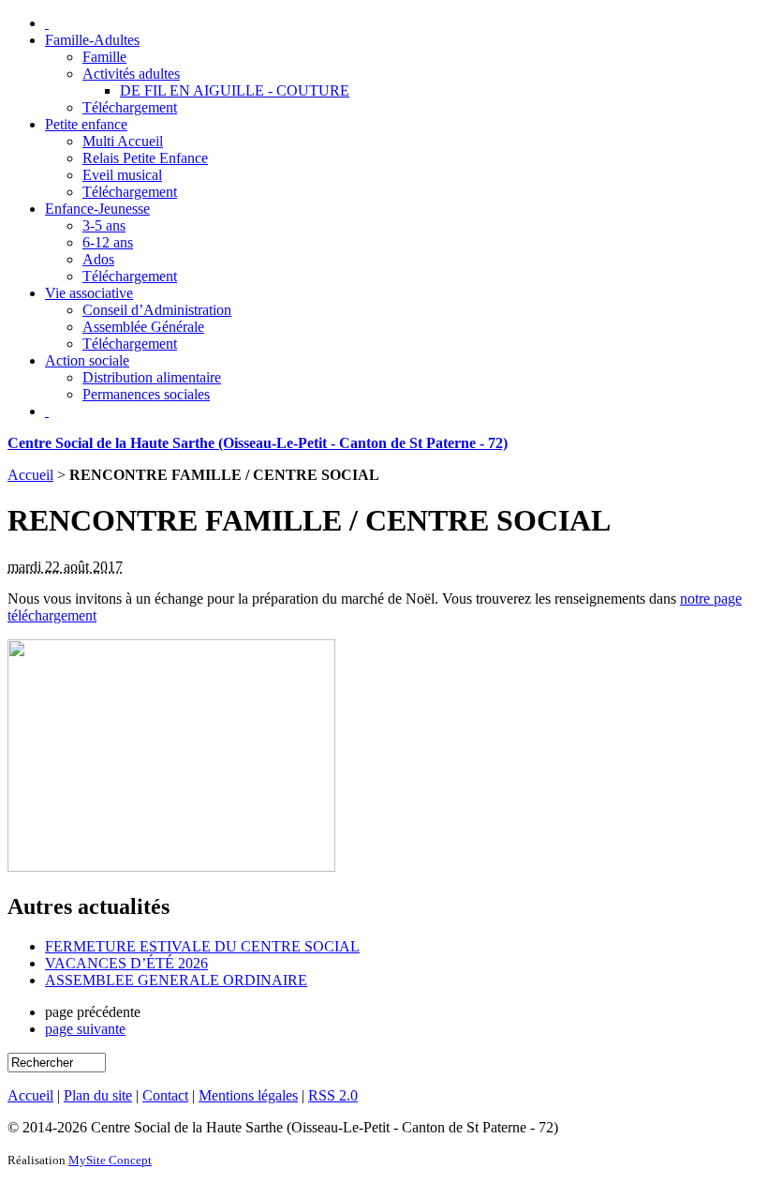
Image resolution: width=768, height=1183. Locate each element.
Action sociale (87, 360)
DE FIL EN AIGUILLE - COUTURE (234, 90)
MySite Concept (110, 1160)
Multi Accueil (122, 141)
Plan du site (98, 1095)
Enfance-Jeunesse (97, 209)
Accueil (30, 475)
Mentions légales (248, 1095)
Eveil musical (122, 175)
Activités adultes (131, 74)
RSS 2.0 (333, 1095)
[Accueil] (47, 23)
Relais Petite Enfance (145, 158)
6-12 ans (107, 242)
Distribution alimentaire (151, 377)
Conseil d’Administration (156, 310)
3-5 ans (104, 225)
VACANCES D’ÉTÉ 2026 (126, 963)
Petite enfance (86, 124)
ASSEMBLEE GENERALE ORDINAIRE (176, 980)
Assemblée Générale (143, 327)
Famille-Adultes (92, 40)
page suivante (85, 1029)
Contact (165, 1095)
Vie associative (89, 293)
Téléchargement (129, 107)
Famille (104, 57)
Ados (98, 259)
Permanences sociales (146, 394)
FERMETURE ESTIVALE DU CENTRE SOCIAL (202, 946)
